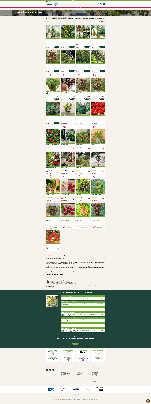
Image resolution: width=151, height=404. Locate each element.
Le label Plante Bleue (63, 374)
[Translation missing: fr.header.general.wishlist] (98, 4)
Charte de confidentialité (79, 373)
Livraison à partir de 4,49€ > (75, 0)
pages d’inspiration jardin (89, 398)
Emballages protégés (63, 375)
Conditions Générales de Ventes (80, 371)
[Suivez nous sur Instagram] (50, 370)
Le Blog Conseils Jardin (95, 371)
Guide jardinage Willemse (95, 375)
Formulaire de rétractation (79, 372)
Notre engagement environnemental (65, 373)
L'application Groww (94, 373)
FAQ (61, 376)
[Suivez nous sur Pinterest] (53, 370)
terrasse (56, 18)
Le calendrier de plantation (95, 372)
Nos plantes (62, 371)
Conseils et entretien (94, 381)
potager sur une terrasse (60, 263)
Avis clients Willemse (63, 372)
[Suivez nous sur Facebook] (47, 370)
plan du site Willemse (85, 399)
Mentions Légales (78, 374)
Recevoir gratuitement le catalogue (96, 376)
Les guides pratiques (94, 374)
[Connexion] (101, 4)
